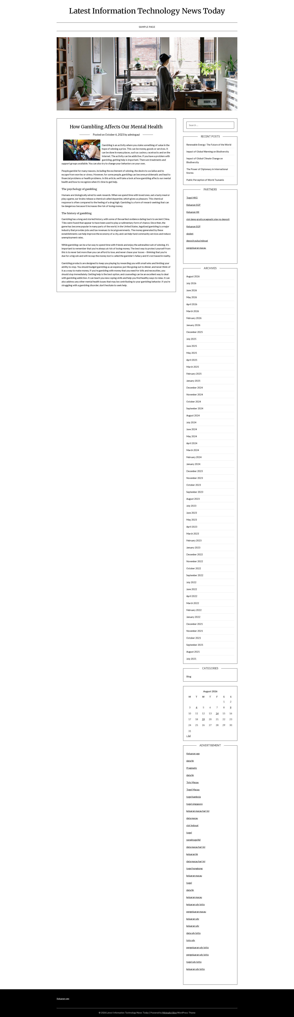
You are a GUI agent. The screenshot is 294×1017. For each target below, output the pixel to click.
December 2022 (194, 554)
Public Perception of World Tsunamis (205, 179)
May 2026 (191, 297)
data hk (190, 760)
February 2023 (194, 540)
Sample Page (147, 26)
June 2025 (191, 346)
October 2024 (193, 401)
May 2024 (191, 436)
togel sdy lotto (194, 961)
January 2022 (193, 617)
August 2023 (193, 498)
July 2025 (191, 338)
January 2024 (193, 464)
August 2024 (193, 415)
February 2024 (194, 457)
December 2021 (194, 624)
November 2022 (194, 561)
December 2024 (194, 387)
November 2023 (194, 478)
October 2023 (193, 484)
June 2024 (191, 429)
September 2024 (194, 408)
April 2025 (191, 359)
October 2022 (193, 568)
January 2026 (193, 325)
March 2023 (192, 533)
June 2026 (191, 290)
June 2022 (191, 589)
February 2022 (194, 610)
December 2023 (194, 471)
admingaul (134, 134)
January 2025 (193, 380)
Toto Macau (192, 782)
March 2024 (192, 450)
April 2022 (191, 596)
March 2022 (192, 603)
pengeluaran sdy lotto (197, 954)
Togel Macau (193, 789)
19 (203, 719)
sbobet (189, 233)
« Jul (188, 735)
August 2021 (193, 651)
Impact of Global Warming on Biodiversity (207, 151)
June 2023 (191, 512)
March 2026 (192, 311)
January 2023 (193, 547)
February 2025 (194, 373)
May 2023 (191, 519)
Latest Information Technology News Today (147, 10)
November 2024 (194, 394)
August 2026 (193, 276)
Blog (188, 676)
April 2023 (191, 526)
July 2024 (191, 422)
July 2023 (191, 505)
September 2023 (194, 492)
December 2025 (194, 332)
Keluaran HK (192, 212)
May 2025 (191, 352)
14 (217, 713)
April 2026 (191, 304)
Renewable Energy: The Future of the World (208, 144)
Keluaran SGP (193, 204)
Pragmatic (191, 768)
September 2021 (194, 644)
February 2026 (194, 318)
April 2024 (191, 443)
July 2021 (191, 658)
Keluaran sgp (193, 753)
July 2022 (191, 582)
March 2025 (192, 366)
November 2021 (194, 630)
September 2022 (194, 575)
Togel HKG (192, 197)
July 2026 (191, 283)
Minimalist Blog (169, 1012)
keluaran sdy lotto (195, 969)
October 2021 (193, 637)
